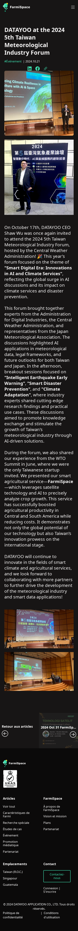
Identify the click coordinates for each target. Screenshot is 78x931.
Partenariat (11, 851)
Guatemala (10, 884)
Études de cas (12, 829)
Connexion (50, 888)
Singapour (10, 878)
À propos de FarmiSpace (51, 808)
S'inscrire (49, 892)
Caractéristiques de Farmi (16, 814)
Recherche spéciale (16, 823)
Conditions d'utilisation (52, 915)
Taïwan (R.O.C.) (13, 872)
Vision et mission (55, 816)
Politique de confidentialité (13, 915)
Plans (47, 823)
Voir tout (9, 806)
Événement (10, 835)
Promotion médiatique (11, 843)
